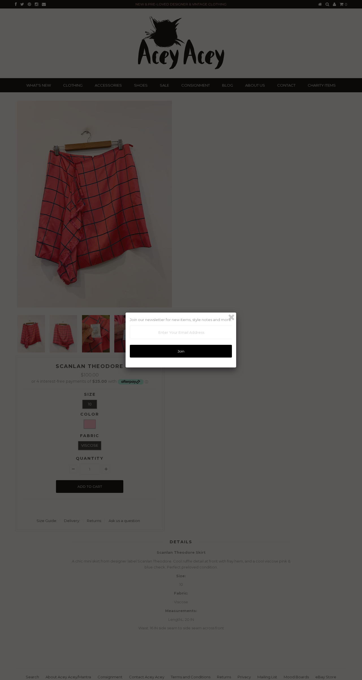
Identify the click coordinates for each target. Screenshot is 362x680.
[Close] (231, 317)
